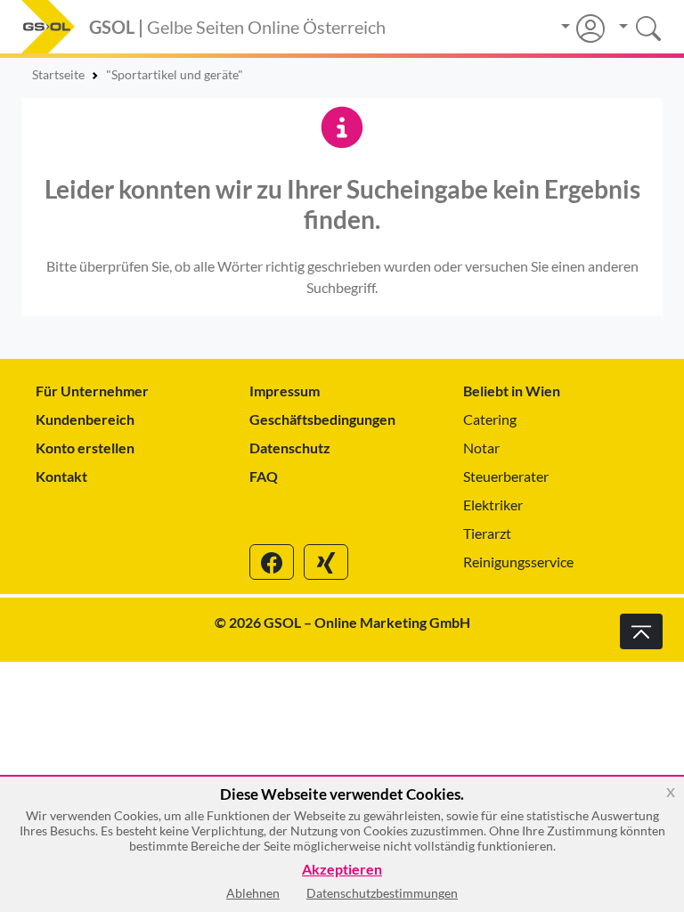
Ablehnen (253, 892)
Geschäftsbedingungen (322, 419)
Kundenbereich (85, 419)
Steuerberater (506, 476)
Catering (490, 419)
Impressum (284, 390)
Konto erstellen (85, 447)
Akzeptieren (342, 869)
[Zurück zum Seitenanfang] (641, 631)
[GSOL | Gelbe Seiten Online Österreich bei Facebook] (271, 562)
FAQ (263, 476)
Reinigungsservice (518, 561)
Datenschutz (289, 447)
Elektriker (493, 504)
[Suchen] (634, 26)
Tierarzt (487, 533)
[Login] (583, 28)
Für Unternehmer (92, 390)
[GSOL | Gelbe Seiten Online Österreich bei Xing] (326, 562)
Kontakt (61, 476)
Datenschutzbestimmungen (382, 892)
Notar (481, 447)
